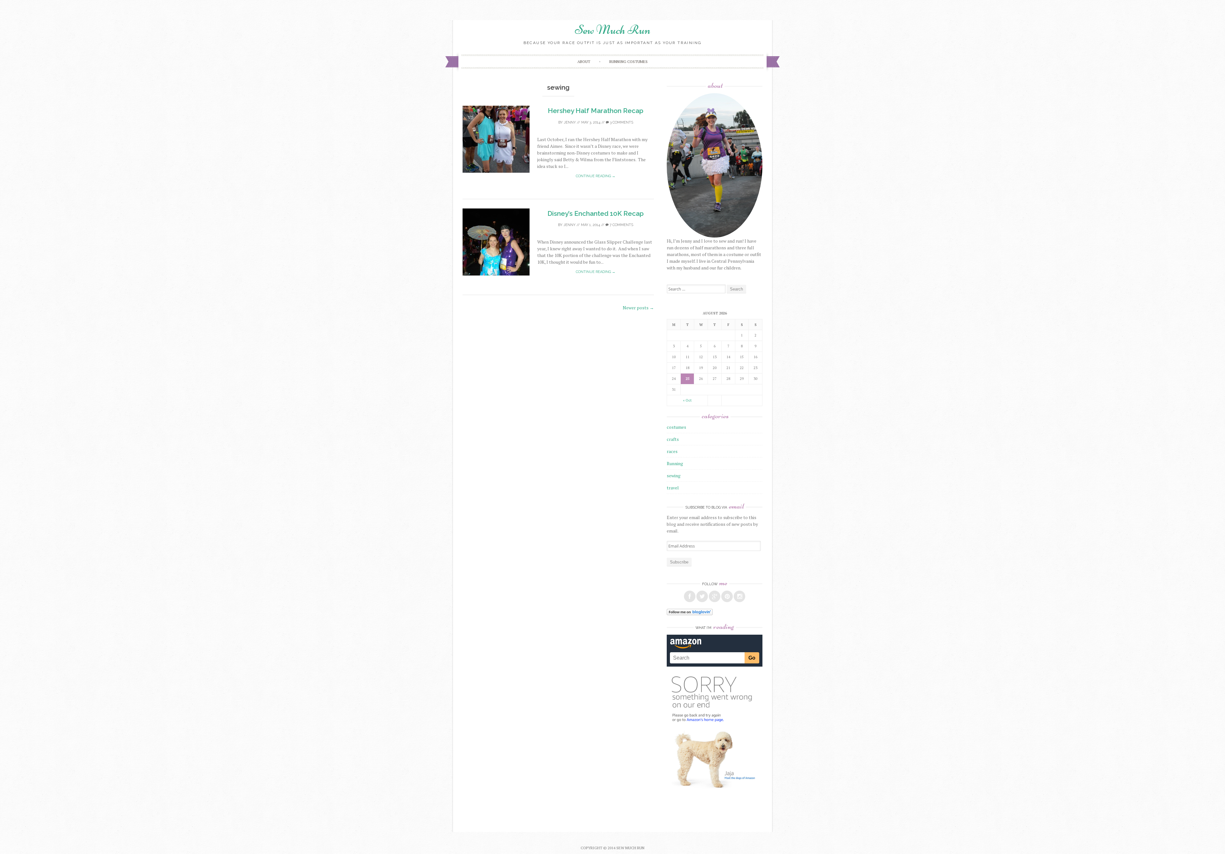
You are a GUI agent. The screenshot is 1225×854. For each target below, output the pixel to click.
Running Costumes (628, 61)
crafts (673, 439)
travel (673, 488)
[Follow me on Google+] (714, 596)
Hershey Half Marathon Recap (595, 111)
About (583, 61)
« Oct (687, 400)
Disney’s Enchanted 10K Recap (595, 213)
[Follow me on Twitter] (702, 596)
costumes (676, 427)
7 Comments (621, 225)
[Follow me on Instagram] (739, 596)
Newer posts (638, 308)
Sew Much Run (612, 29)
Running (675, 463)
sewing (673, 475)
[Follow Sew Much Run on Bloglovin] (690, 613)
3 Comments (621, 122)
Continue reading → (595, 176)
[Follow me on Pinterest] (727, 596)
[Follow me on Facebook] (689, 596)
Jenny (570, 122)
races (672, 451)
